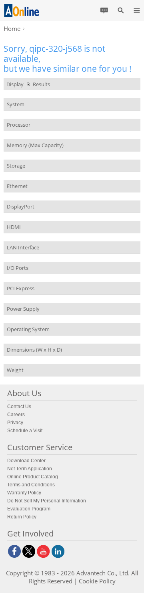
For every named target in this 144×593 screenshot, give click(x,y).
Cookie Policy (97, 581)
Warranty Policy (24, 493)
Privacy (15, 422)
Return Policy (21, 517)
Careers (16, 414)
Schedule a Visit (24, 430)
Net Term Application (29, 469)
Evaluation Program (28, 509)
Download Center (26, 460)
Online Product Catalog (32, 477)
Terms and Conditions (31, 485)
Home (12, 28)
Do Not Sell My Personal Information (46, 501)
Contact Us (19, 406)
